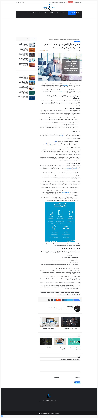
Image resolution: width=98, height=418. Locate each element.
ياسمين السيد (70, 306)
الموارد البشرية (65, 85)
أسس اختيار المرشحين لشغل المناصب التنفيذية (70, 292)
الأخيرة (33, 38)
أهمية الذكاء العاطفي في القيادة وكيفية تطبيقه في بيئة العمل (23, 44)
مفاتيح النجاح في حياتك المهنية (23, 96)
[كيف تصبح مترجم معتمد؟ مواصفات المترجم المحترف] (32, 88)
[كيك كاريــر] (49, 7)
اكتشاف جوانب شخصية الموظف (71, 168)
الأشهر (26, 38)
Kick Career (61, 91)
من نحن (54, 405)
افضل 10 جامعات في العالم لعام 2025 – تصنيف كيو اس (23, 64)
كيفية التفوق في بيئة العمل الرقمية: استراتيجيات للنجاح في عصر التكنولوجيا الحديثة (60, 347)
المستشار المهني (72, 12)
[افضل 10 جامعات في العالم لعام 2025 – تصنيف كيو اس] (32, 65)
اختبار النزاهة (47, 143)
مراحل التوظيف (49, 144)
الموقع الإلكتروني (56, 377)
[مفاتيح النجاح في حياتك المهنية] (32, 98)
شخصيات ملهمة (33, 12)
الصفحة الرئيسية (78, 12)
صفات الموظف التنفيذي (74, 294)
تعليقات (19, 38)
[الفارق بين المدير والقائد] (46, 341)
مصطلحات (45, 12)
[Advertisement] (49, 27)
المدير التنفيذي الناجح (65, 192)
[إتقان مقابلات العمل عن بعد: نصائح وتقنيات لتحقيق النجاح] (32, 55)
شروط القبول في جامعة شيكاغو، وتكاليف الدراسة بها (23, 92)
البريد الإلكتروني (77, 377)
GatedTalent (67, 283)
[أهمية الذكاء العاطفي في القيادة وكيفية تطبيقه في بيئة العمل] (32, 45)
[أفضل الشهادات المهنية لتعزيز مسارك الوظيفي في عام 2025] (32, 60)
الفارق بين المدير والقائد (48, 345)
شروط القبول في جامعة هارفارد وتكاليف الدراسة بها (23, 82)
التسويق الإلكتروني (52, 12)
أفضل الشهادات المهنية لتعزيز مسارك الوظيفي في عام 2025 (23, 59)
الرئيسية (78, 39)
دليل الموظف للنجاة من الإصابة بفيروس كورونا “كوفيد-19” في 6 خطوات (75, 347)
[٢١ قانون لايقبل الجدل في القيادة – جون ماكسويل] (32, 50)
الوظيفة (56, 141)
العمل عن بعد (65, 12)
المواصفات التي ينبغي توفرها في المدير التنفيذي (50, 292)
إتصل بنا (43, 405)
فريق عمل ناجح (61, 122)
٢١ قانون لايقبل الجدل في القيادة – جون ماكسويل (24, 49)
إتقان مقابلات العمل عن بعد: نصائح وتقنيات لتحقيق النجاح (23, 54)
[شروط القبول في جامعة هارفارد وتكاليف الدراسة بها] (32, 83)
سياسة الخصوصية (49, 405)
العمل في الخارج (58, 12)
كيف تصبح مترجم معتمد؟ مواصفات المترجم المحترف (23, 87)
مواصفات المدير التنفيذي (62, 294)
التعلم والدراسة (40, 12)
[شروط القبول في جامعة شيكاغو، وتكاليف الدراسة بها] (32, 93)
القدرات (61, 135)
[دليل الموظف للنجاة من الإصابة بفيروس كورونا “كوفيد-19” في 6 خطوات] (74, 341)
